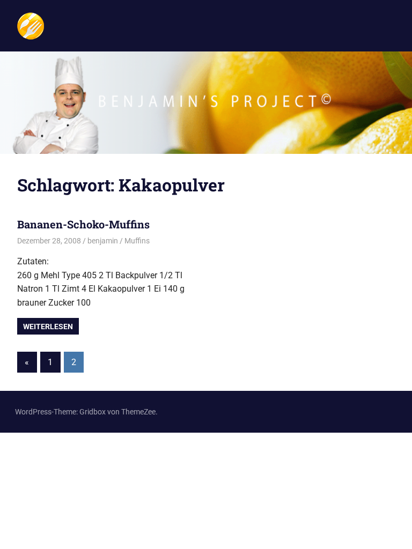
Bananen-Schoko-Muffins (83, 224)
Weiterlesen (48, 326)
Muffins (137, 240)
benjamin (102, 240)
